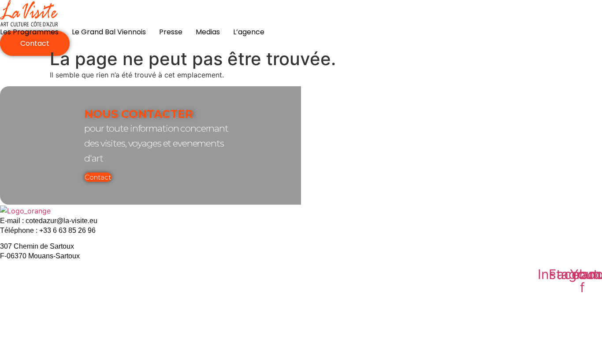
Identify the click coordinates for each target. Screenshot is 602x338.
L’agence (248, 32)
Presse (170, 32)
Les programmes (29, 32)
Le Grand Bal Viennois (109, 32)
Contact (98, 177)
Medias (208, 32)
